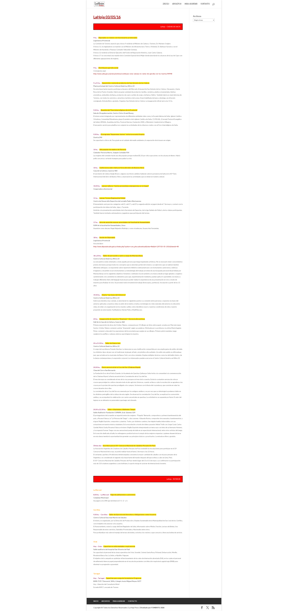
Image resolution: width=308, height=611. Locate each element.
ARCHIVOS (176, 4)
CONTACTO (205, 4)
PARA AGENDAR (191, 4)
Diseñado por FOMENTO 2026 (152, 608)
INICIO (166, 4)
